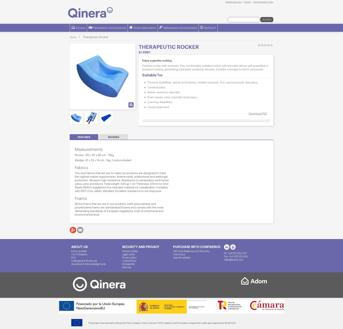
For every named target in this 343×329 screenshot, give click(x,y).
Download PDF (258, 113)
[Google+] (73, 230)
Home (73, 37)
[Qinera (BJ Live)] (90, 12)
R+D (73, 257)
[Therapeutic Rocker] (76, 117)
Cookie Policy (129, 260)
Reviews (113, 137)
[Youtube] (233, 247)
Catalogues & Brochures (84, 260)
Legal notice (128, 254)
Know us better (79, 251)
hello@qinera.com (233, 2)
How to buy (179, 254)
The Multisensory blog (263, 2)
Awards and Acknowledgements (88, 263)
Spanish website (181, 257)
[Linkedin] (226, 247)
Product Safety (130, 251)
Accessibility (128, 263)
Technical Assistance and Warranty (191, 251)
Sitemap (126, 267)
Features (84, 137)
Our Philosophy (79, 254)
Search (266, 19)
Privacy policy (129, 257)
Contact (247, 2)
